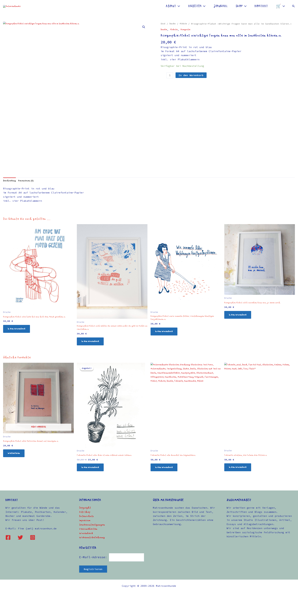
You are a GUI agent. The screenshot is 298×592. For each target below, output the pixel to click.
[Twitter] (20, 537)
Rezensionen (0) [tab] (26, 181)
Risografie (185, 29)
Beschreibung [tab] (9, 181)
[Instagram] (32, 537)
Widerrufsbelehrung (92, 537)
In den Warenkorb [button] (16, 329)
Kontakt (261, 6)
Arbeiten (194, 6)
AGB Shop (84, 512)
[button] (178, 6)
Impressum (84, 520)
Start (163, 24)
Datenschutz (86, 516)
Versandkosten (88, 529)
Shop (239, 6)
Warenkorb (86, 533)
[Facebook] (8, 537)
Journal (221, 6)
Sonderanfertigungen (92, 524)
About (171, 6)
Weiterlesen (14, 453)
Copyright (85, 507)
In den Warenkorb (191, 75)
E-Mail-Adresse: (94, 557)
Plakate (183, 24)
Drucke (172, 24)
